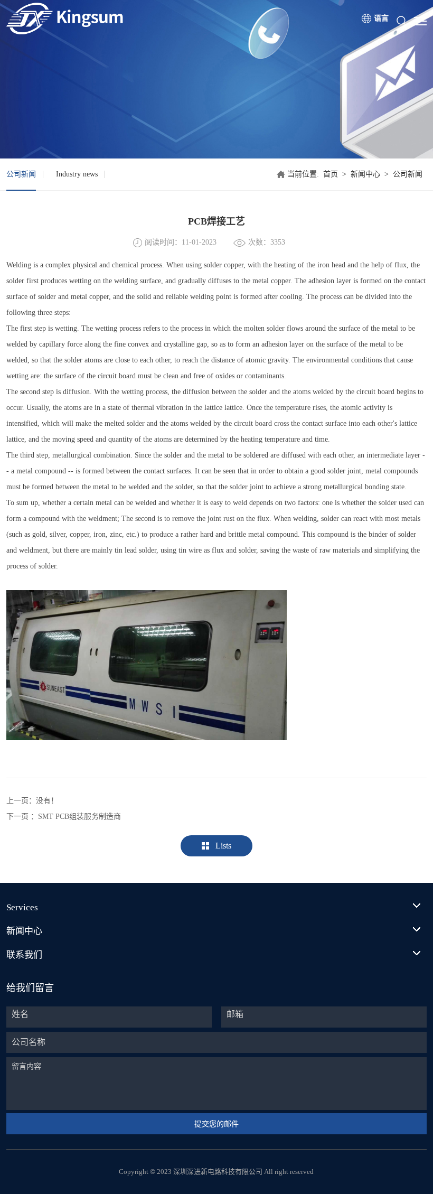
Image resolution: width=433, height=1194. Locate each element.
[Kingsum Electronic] (105, 18)
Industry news (77, 174)
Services (22, 907)
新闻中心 (365, 174)
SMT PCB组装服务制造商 (79, 816)
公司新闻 (21, 174)
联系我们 (24, 955)
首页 (330, 174)
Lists (223, 845)
